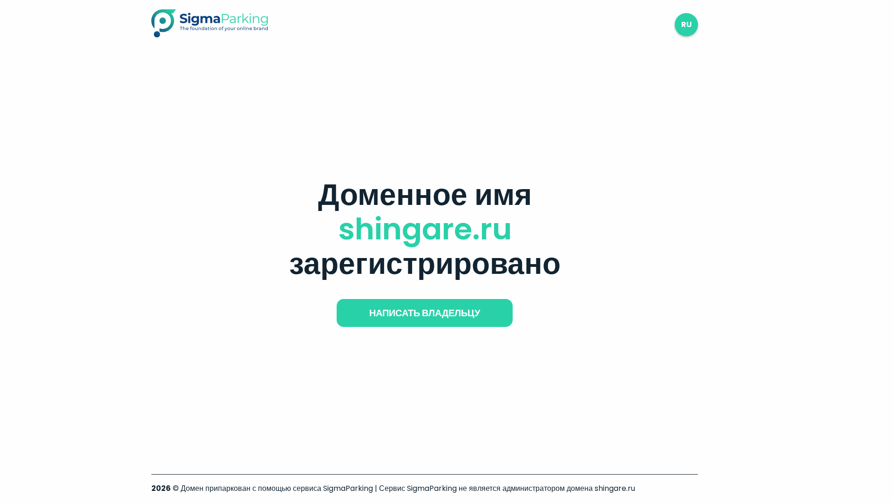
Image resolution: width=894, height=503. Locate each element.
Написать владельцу (424, 312)
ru (686, 24)
